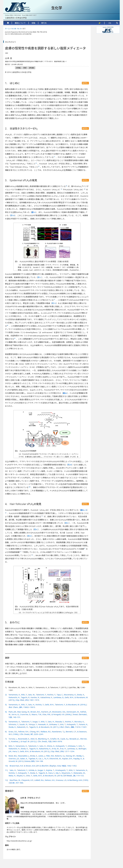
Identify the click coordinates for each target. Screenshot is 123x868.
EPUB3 (31, 68)
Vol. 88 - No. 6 (16, 28)
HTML (18, 68)
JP (99, 23)
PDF (25, 68)
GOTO (84, 83)
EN (110, 23)
